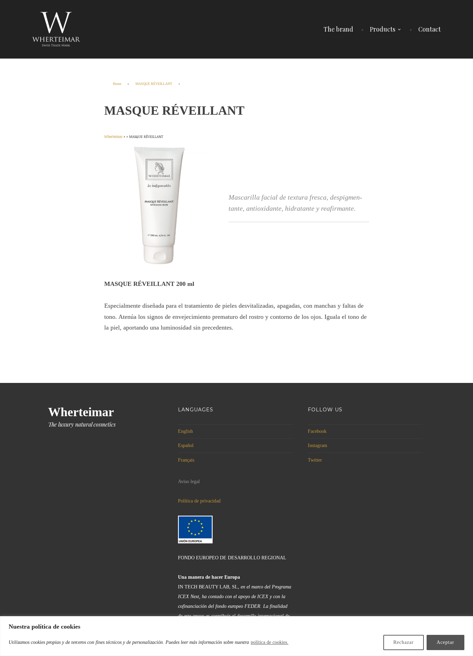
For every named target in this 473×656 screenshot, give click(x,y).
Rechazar (403, 642)
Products (382, 29)
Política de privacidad (199, 501)
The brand (338, 29)
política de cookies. (269, 642)
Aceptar (445, 642)
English (185, 431)
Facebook (317, 431)
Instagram (317, 445)
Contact (429, 29)
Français (186, 460)
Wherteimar (81, 412)
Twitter (315, 460)
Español (186, 445)
